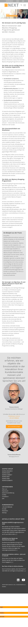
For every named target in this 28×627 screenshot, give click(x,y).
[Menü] (24, 5)
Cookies (4, 494)
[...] (16, 534)
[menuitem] (9, 1)
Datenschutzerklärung (8, 493)
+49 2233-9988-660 (7, 507)
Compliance (5, 496)
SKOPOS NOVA (6, 473)
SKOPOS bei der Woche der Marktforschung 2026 (10, 539)
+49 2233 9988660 (14, 418)
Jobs (3, 498)
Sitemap (4, 512)
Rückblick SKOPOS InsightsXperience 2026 (13, 523)
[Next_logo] (11, 5)
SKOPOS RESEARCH (7, 471)
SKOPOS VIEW (6, 478)
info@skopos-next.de (14, 416)
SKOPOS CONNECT (7, 475)
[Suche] (20, 5)
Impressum (5, 491)
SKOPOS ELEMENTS (7, 480)
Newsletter (5, 511)
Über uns (4, 489)
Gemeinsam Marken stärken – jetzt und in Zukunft (13, 555)
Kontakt (4, 509)
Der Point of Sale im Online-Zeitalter (12, 566)
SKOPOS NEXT (6, 476)
